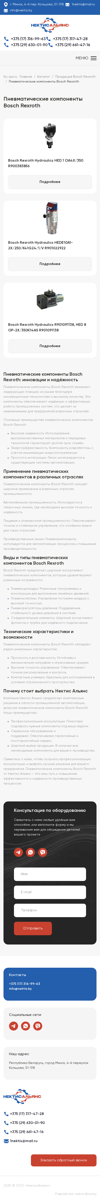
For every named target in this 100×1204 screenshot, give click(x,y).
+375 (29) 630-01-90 (29, 45)
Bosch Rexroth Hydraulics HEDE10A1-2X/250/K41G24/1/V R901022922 (40, 245)
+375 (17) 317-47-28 (70, 39)
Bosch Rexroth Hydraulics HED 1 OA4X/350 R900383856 (45, 163)
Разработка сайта (69, 1194)
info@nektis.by (21, 10)
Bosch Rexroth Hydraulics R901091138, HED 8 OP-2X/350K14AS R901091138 (47, 327)
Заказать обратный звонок (63, 1160)
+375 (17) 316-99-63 (28, 39)
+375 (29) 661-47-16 (72, 45)
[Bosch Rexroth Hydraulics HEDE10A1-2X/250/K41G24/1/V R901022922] (50, 218)
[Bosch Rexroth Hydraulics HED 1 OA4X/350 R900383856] (50, 135)
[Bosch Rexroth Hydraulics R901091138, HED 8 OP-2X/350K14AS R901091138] (50, 300)
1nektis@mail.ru (83, 4)
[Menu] (86, 58)
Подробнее (50, 182)
